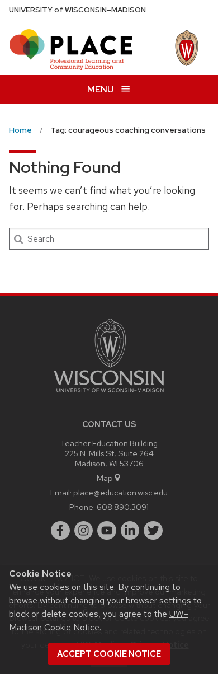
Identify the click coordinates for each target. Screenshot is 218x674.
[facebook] (60, 530)
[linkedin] (130, 530)
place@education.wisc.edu (120, 492)
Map (105, 477)
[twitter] (153, 530)
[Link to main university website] (109, 394)
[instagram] (83, 530)
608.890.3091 (123, 507)
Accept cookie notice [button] (109, 653)
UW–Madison (77, 10)
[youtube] (106, 530)
